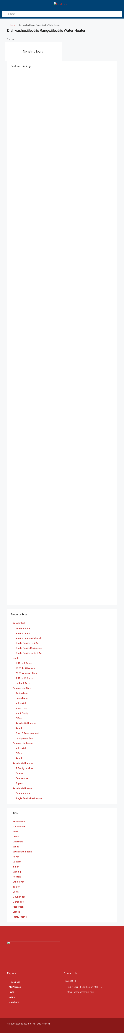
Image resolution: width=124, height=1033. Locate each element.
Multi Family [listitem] (22, 713)
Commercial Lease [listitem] (23, 743)
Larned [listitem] (16, 911)
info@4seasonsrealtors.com (80, 992)
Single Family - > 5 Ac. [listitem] (27, 643)
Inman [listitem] (16, 866)
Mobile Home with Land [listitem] (28, 638)
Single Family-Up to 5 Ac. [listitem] (29, 653)
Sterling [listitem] (17, 871)
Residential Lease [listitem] (22, 788)
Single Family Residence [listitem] (29, 648)
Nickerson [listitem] (18, 906)
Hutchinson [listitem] (19, 821)
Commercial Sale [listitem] (22, 688)
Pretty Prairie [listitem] (20, 916)
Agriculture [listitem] (22, 693)
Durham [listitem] (17, 861)
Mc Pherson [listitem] (19, 826)
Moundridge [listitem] (19, 896)
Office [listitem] (19, 718)
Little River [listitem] (18, 881)
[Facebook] (109, 1025)
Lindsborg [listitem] (18, 841)
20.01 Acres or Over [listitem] (26, 673)
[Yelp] (114, 1025)
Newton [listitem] (17, 876)
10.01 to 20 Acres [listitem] (25, 668)
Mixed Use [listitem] (21, 708)
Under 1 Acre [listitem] (23, 683)
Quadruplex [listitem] (22, 778)
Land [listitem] (15, 658)
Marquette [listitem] (18, 901)
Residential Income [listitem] (26, 723)
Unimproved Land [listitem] (25, 738)
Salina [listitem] (16, 846)
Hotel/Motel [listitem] (22, 698)
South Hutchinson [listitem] (22, 851)
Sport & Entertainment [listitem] (27, 733)
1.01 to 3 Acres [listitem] (24, 663)
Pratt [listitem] (15, 831)
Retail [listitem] (19, 728)
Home (12, 25)
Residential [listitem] (19, 623)
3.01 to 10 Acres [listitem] (24, 678)
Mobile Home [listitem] (23, 633)
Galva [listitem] (16, 891)
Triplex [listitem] (19, 783)
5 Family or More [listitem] (24, 768)
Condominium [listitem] (23, 628)
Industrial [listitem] (21, 703)
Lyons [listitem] (16, 836)
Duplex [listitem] (19, 773)
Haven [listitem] (16, 856)
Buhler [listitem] (16, 886)
